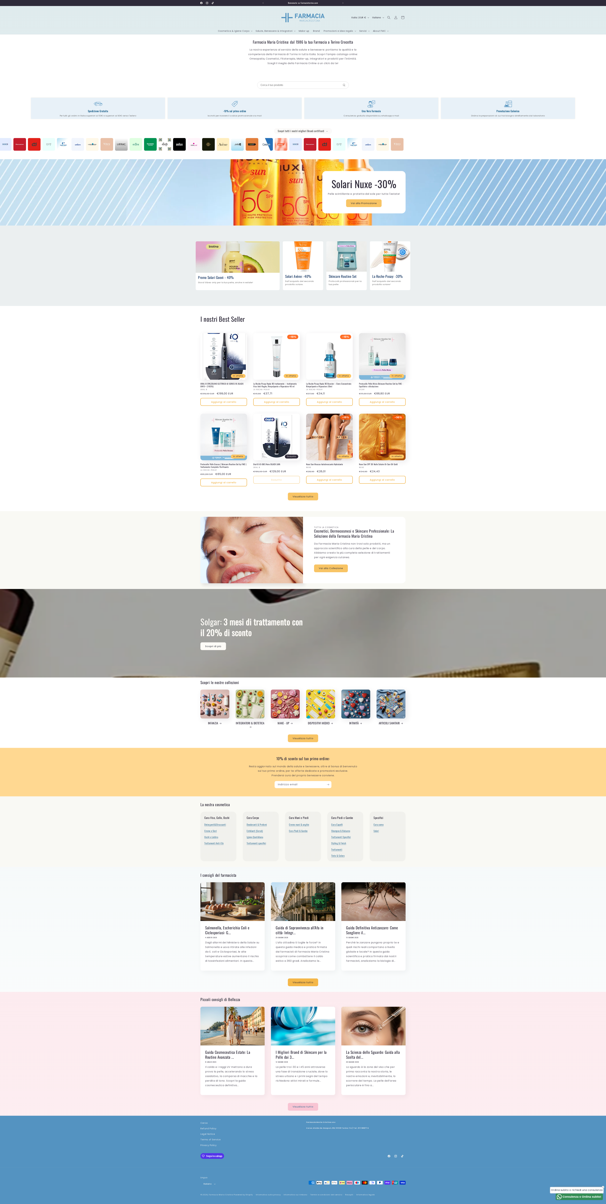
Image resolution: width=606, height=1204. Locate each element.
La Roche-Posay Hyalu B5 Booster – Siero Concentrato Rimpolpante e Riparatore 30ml (328, 385)
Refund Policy (208, 1128)
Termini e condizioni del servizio (326, 1194)
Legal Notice (207, 1134)
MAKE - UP (283, 723)
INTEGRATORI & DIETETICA (250, 723)
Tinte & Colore (338, 855)
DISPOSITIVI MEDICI (319, 723)
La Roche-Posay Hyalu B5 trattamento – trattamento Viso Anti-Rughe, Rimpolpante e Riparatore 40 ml (275, 385)
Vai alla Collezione (331, 568)
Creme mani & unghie (299, 824)
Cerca (204, 1123)
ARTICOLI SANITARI (389, 723)
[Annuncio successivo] (342, 3)
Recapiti (349, 1194)
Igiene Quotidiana (255, 837)
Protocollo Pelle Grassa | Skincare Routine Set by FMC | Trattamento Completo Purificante (223, 465)
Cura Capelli (337, 824)
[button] (235, 31)
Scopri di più (213, 646)
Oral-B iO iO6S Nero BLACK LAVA (266, 464)
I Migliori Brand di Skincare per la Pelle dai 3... (301, 1054)
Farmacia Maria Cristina (221, 1195)
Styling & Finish (338, 843)
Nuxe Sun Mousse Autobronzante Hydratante (324, 464)
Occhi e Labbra (211, 837)
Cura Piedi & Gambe (298, 831)
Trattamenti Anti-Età (214, 843)
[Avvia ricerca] (344, 85)
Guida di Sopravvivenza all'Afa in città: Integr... (300, 930)
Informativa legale (365, 1194)
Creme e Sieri (210, 831)
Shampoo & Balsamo (340, 831)
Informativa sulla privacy (268, 1194)
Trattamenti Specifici (341, 837)
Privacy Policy (208, 1145)
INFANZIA (213, 723)
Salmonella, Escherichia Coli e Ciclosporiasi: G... (227, 930)
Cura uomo (378, 824)
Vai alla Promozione (364, 203)
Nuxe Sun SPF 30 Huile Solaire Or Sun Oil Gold (378, 464)
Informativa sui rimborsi (295, 1194)
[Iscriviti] (327, 784)
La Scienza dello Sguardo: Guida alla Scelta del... (373, 1054)
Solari (376, 831)
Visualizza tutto (303, 496)
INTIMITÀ (354, 723)
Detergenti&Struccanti (215, 824)
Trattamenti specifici (256, 843)
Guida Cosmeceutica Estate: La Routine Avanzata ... (227, 1054)
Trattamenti (336, 849)
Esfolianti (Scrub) (255, 831)
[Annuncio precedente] (263, 3)
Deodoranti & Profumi (257, 824)
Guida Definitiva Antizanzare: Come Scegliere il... (372, 930)
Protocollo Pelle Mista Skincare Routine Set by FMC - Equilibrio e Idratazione (381, 385)
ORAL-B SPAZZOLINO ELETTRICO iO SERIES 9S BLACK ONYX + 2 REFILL (222, 385)
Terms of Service (210, 1139)
